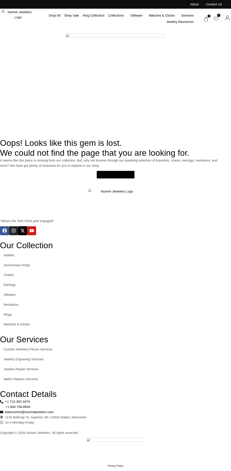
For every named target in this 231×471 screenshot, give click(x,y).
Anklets (9, 255)
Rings (8, 314)
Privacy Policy (115, 465)
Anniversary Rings (17, 265)
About (194, 4)
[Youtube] (31, 230)
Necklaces (11, 304)
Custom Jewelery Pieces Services (28, 349)
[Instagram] (13, 230)
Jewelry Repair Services (21, 369)
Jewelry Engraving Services (23, 359)
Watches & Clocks (17, 324)
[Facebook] (4, 230)
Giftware (10, 295)
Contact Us (214, 4)
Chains (9, 275)
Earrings (10, 285)
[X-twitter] (22, 230)
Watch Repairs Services (21, 379)
